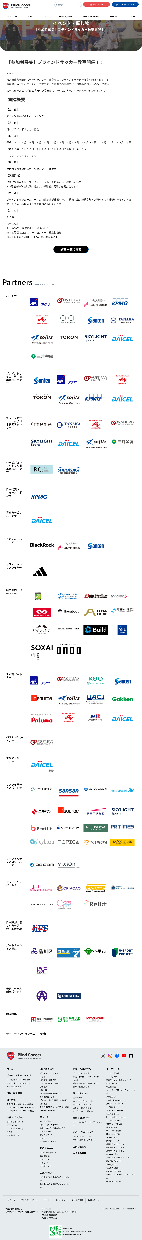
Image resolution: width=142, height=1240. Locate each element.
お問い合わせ (79, 1146)
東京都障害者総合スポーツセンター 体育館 (31, 168)
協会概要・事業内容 (48, 1080)
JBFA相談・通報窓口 (48, 1110)
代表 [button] (30, 16)
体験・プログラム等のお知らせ (52, 1128)
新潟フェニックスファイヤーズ (118, 1080)
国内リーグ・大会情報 (49, 1124)
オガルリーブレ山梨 (114, 1123)
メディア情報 (45, 1131)
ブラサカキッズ (13, 1135)
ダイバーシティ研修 (81, 1073)
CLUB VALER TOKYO (114, 1171)
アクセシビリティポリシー (83, 1140)
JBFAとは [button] (114, 16)
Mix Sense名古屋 (113, 1134)
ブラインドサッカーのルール (18, 1083)
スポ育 (9, 1132)
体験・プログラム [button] (91, 16)
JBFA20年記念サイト (48, 1152)
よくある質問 (79, 1153)
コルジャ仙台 (111, 1076)
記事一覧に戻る (71, 249)
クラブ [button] (45, 16)
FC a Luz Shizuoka (113, 1181)
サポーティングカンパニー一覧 (24, 1034)
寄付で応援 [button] (98, 4)
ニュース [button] (133, 16)
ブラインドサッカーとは (19, 1075)
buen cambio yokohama (116, 1117)
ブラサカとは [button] (11, 16)
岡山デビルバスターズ (115, 1147)
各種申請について (47, 1097)
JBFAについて (47, 1069)
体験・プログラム (15, 1117)
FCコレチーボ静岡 (113, 1130)
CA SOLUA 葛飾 (112, 1167)
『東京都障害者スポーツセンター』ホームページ (61, 90)
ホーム (10, 1069)
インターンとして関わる (83, 1111)
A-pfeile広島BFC (113, 1154)
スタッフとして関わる (82, 1107)
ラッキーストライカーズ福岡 (118, 1157)
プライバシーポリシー (82, 1136)
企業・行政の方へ (82, 1069)
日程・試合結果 (14, 1093)
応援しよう (44, 1162)
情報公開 (43, 1090)
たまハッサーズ (112, 1113)
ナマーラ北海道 (112, 1073)
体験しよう (44, 1159)
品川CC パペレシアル (114, 1103)
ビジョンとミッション (49, 1073)
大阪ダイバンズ (112, 1140)
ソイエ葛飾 (110, 1107)
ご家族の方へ (46, 1172)
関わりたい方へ (81, 1093)
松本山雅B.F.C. (112, 1127)
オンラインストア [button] (127, 4)
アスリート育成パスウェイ (51, 1083)
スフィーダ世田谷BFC (115, 1110)
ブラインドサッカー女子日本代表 (20, 1107)
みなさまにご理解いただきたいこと (54, 1107)
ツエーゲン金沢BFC (114, 1120)
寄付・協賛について (81, 1086)
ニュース (44, 1117)
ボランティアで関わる (82, 1104)
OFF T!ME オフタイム (15, 1121)
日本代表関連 (45, 1121)
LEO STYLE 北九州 (113, 1161)
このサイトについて (83, 1132)
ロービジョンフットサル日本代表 (20, 1110)
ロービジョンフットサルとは (18, 1079)
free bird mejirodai (114, 1100)
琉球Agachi (111, 1164)
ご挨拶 (42, 1076)
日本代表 (11, 1099)
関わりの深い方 (81, 1117)
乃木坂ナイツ (111, 1097)
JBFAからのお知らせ (48, 1141)
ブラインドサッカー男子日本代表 (20, 1104)
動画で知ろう (45, 1156)
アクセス (43, 1086)
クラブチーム (113, 1069)
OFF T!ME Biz (12, 1125)
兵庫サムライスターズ (115, 1144)
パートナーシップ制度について (85, 1083)
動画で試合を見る (14, 1086)
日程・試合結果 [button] (66, 16)
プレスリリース (46, 1135)
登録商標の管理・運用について (52, 1093)
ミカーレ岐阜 (111, 1137)
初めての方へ (46, 1148)
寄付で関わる (78, 1097)
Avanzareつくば (113, 1083)
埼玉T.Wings (111, 1086)
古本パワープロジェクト (83, 1101)
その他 (42, 1138)
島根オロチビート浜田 (115, 1150)
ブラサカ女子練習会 (15, 1128)
